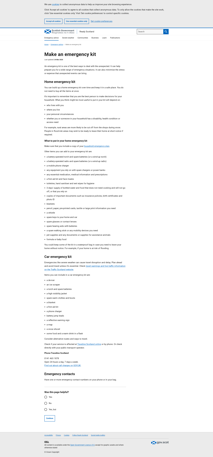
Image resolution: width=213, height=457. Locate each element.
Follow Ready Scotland (80, 435)
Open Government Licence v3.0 (82, 445)
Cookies (66, 435)
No (50, 403)
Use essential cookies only (76, 21)
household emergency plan (96, 146)
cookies (55, 4)
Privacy (58, 435)
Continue (49, 418)
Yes (50, 397)
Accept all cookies (53, 21)
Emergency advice (57, 44)
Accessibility (48, 435)
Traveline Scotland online (89, 344)
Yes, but (52, 409)
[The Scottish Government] (160, 442)
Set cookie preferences (101, 21)
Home (46, 44)
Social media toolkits (98, 435)
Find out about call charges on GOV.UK (62, 365)
